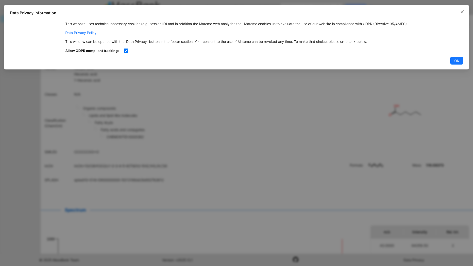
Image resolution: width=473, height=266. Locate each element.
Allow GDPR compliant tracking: (92, 51)
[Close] (462, 12)
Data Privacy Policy (81, 33)
